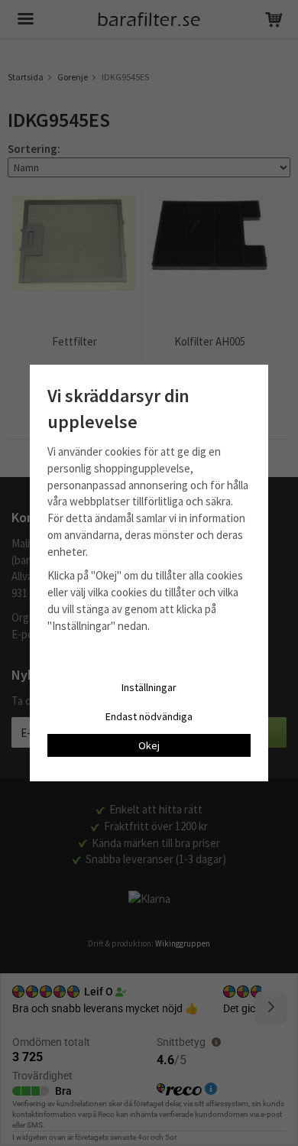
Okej (149, 745)
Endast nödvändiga (149, 716)
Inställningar (149, 687)
